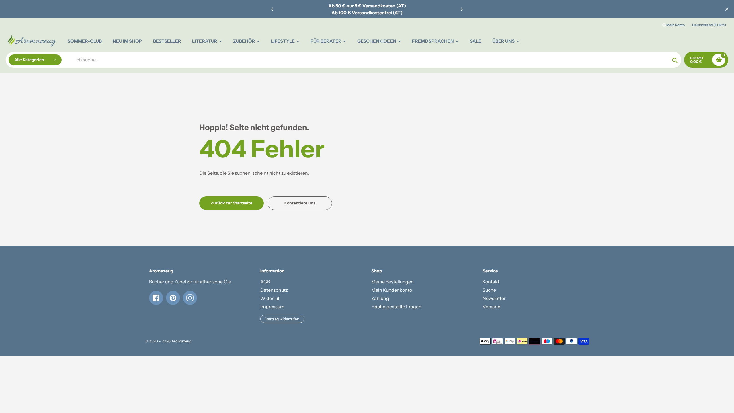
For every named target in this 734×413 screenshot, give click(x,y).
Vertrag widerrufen (282, 319)
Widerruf (270, 298)
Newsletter (494, 298)
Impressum (272, 306)
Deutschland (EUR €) (709, 25)
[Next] (461, 9)
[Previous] (272, 9)
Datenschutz (274, 290)
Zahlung (380, 298)
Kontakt (491, 282)
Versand (492, 306)
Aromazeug (181, 341)
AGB (265, 282)
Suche (489, 290)
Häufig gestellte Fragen (396, 306)
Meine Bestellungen (392, 282)
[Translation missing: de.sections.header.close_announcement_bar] (727, 9)
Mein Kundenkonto (391, 290)
